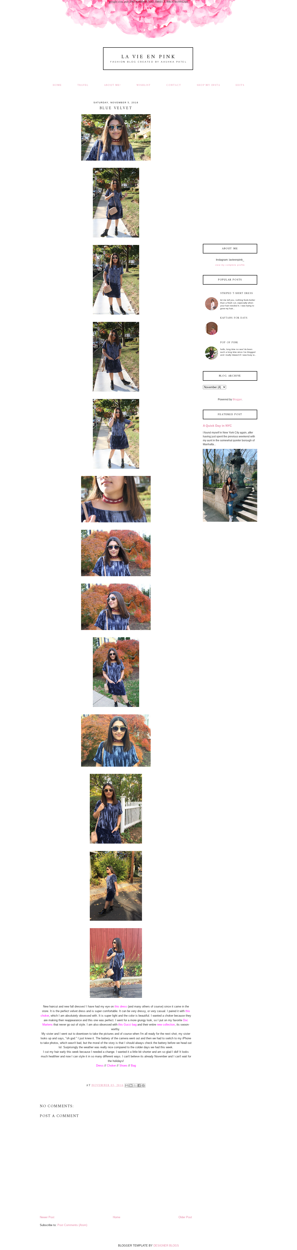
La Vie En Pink (148, 57)
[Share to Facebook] (139, 1085)
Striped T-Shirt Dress (236, 293)
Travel (82, 85)
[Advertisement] (230, 170)
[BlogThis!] (131, 1085)
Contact (173, 85)
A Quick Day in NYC (217, 425)
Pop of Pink (229, 342)
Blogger (237, 399)
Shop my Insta (209, 85)
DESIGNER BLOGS (166, 1245)
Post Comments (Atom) (72, 1225)
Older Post (185, 1217)
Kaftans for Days (233, 318)
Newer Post (47, 1217)
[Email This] (127, 1085)
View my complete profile (230, 265)
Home (57, 85)
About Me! (112, 85)
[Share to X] (135, 1085)
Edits (240, 85)
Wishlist (144, 85)
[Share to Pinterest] (143, 1085)
